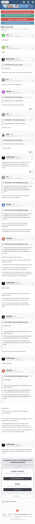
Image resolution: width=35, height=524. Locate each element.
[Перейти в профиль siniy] (3, 35)
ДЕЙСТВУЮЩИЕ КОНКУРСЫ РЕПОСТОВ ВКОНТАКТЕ (17, 15)
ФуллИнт (9, 204)
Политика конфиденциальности (23, 514)
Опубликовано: (14, 36)
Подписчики (16, 496)
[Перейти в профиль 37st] (3, 80)
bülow (8, 134)
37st (7, 79)
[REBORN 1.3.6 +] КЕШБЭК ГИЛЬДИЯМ (17, 19)
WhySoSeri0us (10, 59)
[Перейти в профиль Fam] (3, 47)
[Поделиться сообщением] (32, 36)
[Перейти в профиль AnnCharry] (3, 239)
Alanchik (8, 91)
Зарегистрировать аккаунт (17, 478)
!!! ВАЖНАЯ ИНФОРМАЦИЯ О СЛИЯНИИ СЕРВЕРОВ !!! (17, 23)
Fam (7, 46)
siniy (6, 29)
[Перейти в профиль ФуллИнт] (3, 205)
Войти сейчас (17, 489)
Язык (4, 514)
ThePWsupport (10, 157)
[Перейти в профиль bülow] (3, 135)
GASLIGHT (9, 316)
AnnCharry (9, 238)
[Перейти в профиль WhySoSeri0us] (3, 59)
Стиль (10, 514)
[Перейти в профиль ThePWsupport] (3, 157)
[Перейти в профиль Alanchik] (3, 92)
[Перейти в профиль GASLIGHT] (3, 317)
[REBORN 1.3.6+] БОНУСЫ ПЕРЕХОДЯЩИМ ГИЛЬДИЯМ (17, 12)
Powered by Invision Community (17, 519)
